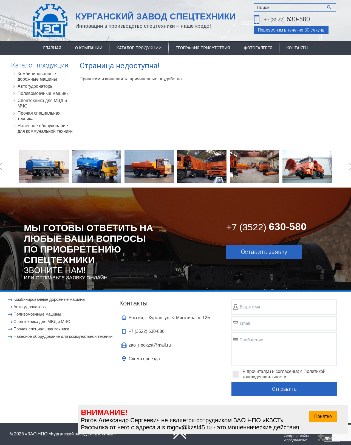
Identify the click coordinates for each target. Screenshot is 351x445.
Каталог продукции (139, 48)
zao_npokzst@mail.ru (150, 345)
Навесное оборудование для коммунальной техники (45, 128)
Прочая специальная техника (39, 116)
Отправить (284, 389)
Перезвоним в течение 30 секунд (291, 30)
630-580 (287, 19)
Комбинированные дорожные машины (37, 76)
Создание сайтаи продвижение (296, 438)
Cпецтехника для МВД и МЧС (42, 103)
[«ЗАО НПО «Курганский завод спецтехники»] (37, 21)
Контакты (297, 48)
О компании (88, 48)
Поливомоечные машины (44, 93)
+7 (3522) (147, 331)
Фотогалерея (258, 48)
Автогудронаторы (35, 86)
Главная (52, 48)
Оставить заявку (264, 251)
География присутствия (203, 48)
